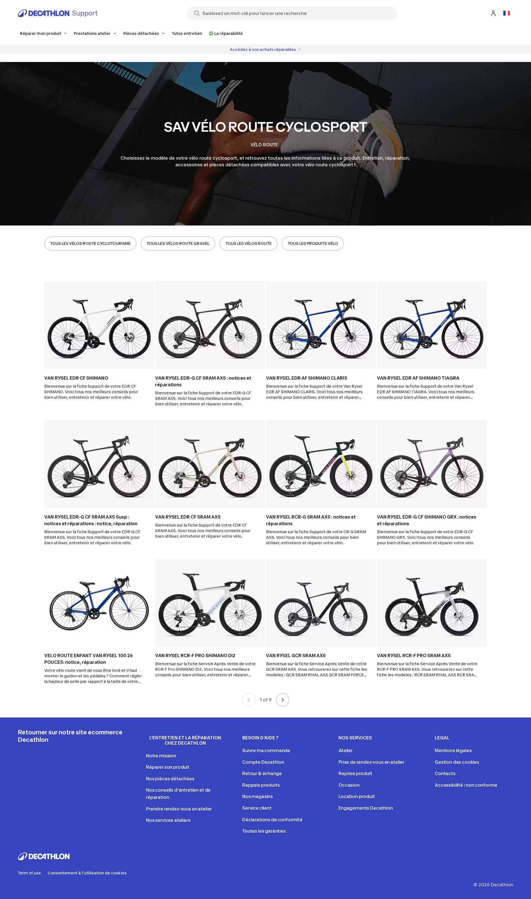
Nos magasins (257, 796)
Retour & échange (262, 773)
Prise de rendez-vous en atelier (371, 762)
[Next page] (282, 699)
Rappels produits (261, 785)
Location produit (357, 796)
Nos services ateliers (168, 820)
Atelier (346, 750)
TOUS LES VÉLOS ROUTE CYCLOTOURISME (90, 243)
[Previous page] (248, 699)
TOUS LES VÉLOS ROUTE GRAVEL (178, 243)
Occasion (349, 785)
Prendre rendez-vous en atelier (179, 809)
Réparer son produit (167, 767)
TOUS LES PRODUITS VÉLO (313, 243)
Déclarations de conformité (272, 819)
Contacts (445, 773)
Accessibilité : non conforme (466, 785)
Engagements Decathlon (366, 808)
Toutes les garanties (264, 831)
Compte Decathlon (263, 762)
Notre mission (161, 755)
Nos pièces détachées (170, 778)
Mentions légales (453, 750)
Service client (257, 808)
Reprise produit (355, 773)
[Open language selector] (506, 13)
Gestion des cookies (457, 762)
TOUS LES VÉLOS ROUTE (248, 243)
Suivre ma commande (266, 750)
